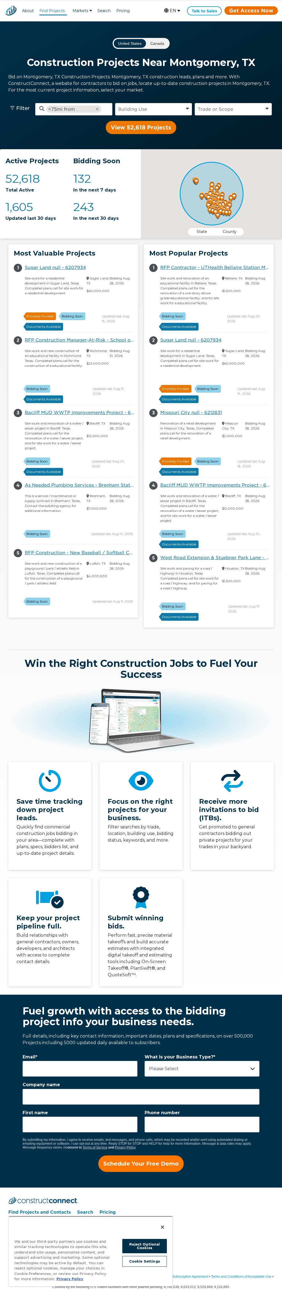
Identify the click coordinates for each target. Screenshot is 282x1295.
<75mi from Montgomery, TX (67, 109)
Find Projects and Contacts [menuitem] (39, 1212)
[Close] (162, 1227)
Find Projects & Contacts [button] (52, 11)
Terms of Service (95, 1147)
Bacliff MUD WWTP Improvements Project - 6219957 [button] (81, 412)
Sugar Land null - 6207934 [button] (55, 267)
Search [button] (104, 10)
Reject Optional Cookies (144, 1246)
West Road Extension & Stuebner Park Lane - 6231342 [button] (217, 557)
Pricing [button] (123, 10)
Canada (157, 43)
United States (130, 43)
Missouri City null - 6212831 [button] (191, 412)
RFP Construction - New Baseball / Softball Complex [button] (81, 552)
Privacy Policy (125, 1147)
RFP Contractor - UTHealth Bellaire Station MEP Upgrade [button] (217, 267)
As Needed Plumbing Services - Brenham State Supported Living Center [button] (81, 485)
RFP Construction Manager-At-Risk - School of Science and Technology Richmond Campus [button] (81, 340)
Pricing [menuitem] (107, 1212)
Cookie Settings (144, 1261)
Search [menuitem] (85, 1212)
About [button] (28, 10)
